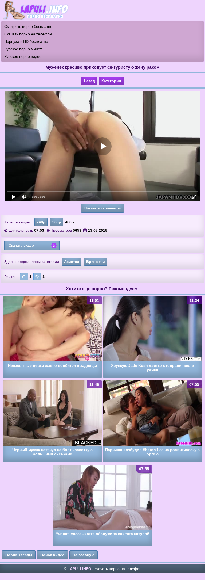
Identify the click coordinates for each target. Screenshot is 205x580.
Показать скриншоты (102, 208)
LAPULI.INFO (79, 569)
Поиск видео (52, 555)
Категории (111, 81)
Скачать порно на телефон (28, 34)
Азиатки (71, 262)
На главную (83, 555)
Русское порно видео (22, 56)
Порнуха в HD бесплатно (26, 41)
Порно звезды (18, 555)
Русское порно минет (23, 49)
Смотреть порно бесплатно (28, 26)
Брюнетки (95, 262)
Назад (89, 81)
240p (41, 222)
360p (56, 222)
